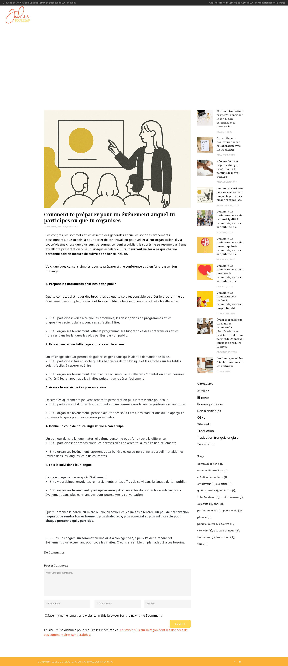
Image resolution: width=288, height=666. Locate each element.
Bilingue (203, 397)
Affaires (51, 226)
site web (204, 530)
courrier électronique (212, 470)
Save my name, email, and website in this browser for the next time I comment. (104, 615)
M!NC (110, 661)
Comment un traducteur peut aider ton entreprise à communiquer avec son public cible (230, 246)
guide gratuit (207, 490)
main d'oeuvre (232, 497)
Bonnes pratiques (210, 404)
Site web (203, 424)
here (217, 2)
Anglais (61, 226)
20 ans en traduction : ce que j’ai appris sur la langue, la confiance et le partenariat (230, 118)
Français (72, 226)
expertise (224, 484)
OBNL (201, 417)
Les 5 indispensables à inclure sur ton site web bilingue (230, 362)
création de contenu (212, 477)
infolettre (227, 490)
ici (11, 2)
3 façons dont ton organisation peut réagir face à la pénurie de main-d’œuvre (228, 169)
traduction (225, 537)
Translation (205, 444)
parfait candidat (209, 510)
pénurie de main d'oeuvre (215, 524)
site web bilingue (227, 530)
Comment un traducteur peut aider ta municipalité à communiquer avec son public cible (230, 219)
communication (209, 464)
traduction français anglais (217, 437)
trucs (202, 544)
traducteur (206, 537)
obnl (218, 504)
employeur (206, 484)
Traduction (205, 431)
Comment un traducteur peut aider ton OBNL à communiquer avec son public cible (230, 273)
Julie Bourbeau (208, 497)
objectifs (204, 504)
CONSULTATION (268, 16)
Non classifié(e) (209, 411)
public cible (232, 510)
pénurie (204, 517)
